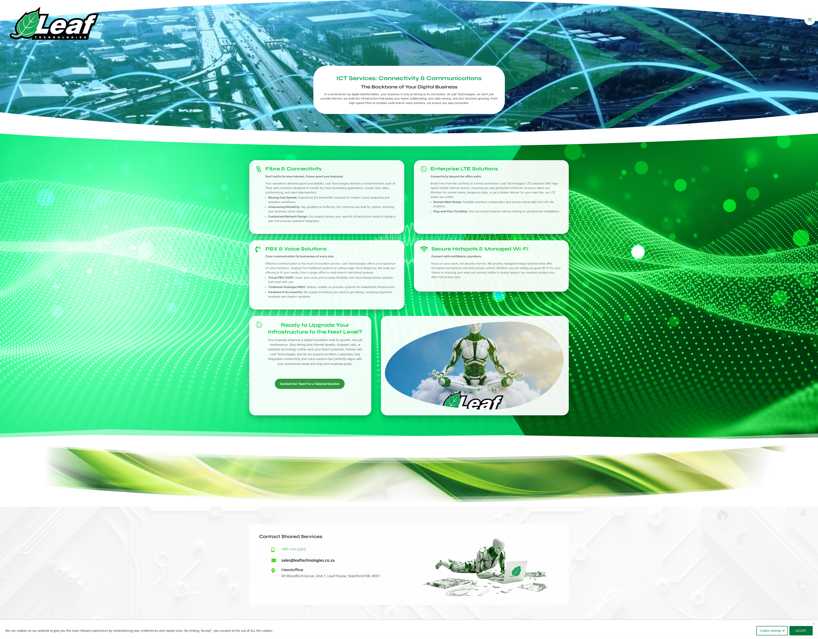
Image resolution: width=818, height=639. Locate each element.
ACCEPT (801, 631)
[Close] (813, 623)
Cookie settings (770, 631)
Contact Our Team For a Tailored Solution (310, 384)
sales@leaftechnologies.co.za (307, 560)
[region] (409, 629)
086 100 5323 (293, 549)
